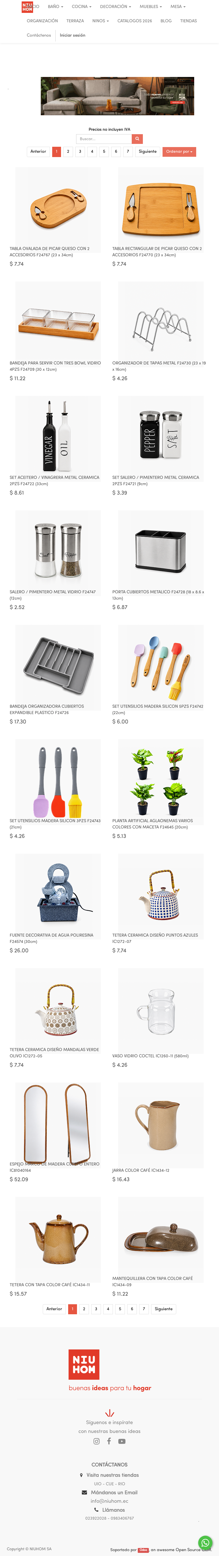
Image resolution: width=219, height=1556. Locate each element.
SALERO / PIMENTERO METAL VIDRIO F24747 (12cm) (53, 595)
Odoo (143, 1550)
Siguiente (148, 152)
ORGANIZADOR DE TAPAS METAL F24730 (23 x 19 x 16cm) (159, 366)
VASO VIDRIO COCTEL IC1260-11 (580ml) (150, 1056)
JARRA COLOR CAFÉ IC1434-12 (140, 1171)
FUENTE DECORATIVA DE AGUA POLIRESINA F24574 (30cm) (51, 938)
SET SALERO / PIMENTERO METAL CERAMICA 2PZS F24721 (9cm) (155, 481)
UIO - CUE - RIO (109, 1484)
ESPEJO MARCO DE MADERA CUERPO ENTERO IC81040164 (55, 1167)
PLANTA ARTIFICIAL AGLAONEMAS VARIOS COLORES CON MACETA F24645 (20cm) (152, 824)
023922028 (95, 1519)
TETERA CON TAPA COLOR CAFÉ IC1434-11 (50, 1285)
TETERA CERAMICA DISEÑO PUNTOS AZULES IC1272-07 (155, 938)
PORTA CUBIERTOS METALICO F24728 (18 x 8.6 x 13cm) (158, 595)
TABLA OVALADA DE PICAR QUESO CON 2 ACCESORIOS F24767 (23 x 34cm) (50, 252)
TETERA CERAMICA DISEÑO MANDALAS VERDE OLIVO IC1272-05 (54, 1053)
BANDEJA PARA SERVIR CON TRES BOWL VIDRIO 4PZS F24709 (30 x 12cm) (55, 366)
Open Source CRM (193, 1550)
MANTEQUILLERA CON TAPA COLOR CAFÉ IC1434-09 (152, 1282)
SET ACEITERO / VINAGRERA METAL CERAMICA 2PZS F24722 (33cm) (54, 481)
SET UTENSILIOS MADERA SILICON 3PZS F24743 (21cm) (55, 824)
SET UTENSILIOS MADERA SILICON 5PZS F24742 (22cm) (157, 710)
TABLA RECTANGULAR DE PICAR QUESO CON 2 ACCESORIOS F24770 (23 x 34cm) (157, 252)
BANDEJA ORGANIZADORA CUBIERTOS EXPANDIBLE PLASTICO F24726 (47, 710)
